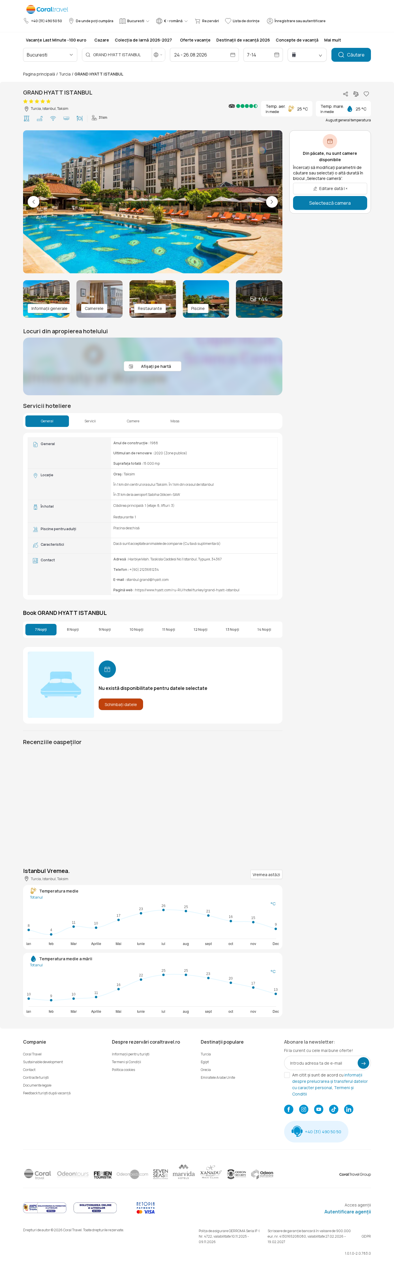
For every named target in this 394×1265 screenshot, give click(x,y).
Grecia (206, 1069)
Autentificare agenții (347, 1211)
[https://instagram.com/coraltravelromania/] (303, 1110)
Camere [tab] (133, 421)
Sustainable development (43, 1061)
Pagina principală (39, 74)
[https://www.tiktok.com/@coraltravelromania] (333, 1110)
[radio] (25, 101)
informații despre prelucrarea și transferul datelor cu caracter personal (330, 1081)
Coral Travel (32, 1054)
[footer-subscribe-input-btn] (363, 1063)
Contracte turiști (36, 1077)
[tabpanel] (153, 516)
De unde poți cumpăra (94, 20)
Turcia (65, 74)
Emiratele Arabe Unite (218, 1077)
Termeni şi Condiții (126, 1061)
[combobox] (51, 54)
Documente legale (37, 1085)
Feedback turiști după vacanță (47, 1093)
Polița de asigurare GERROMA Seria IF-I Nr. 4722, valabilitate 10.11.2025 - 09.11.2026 (229, 1236)
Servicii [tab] (90, 421)
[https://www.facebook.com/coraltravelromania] (288, 1110)
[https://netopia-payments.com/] (145, 1212)
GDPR (366, 1236)
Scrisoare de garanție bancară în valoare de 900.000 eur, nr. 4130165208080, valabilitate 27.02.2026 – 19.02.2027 (309, 1236)
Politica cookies (123, 1069)
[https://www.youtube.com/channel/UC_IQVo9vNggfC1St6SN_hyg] (318, 1110)
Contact (29, 1069)
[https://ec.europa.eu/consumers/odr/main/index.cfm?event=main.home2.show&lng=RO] (95, 1212)
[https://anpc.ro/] (44, 1212)
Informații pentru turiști (130, 1054)
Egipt (205, 1061)
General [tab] (47, 421)
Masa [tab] (174, 421)
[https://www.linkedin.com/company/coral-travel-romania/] (348, 1110)
